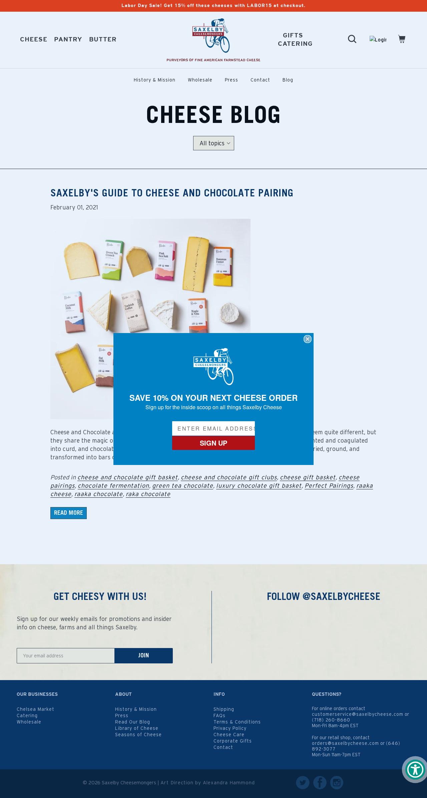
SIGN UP (213, 443)
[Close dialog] (307, 339)
